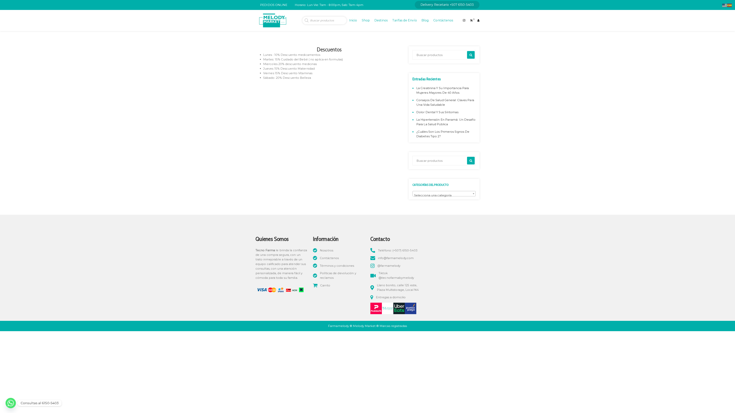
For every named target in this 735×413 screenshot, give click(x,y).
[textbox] (444, 195)
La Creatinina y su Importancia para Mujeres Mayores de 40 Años (442, 90)
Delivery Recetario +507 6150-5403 (447, 5)
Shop (366, 20)
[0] (471, 20)
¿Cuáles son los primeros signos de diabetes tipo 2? (442, 134)
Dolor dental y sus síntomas (437, 112)
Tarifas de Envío (404, 20)
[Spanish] (729, 5)
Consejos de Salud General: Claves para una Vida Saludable (445, 102)
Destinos (381, 20)
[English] (724, 5)
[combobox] (444, 193)
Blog (425, 20)
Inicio (353, 20)
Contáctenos (443, 20)
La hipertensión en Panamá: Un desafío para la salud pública (445, 122)
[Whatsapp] (11, 403)
